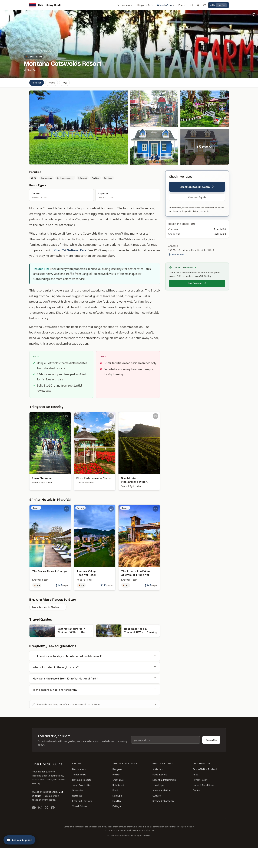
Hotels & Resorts (81, 779)
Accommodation (162, 790)
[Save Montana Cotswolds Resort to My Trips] (254, 14)
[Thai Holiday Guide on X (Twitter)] (46, 807)
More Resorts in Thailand (48, 607)
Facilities (36, 82)
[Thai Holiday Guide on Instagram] (40, 807)
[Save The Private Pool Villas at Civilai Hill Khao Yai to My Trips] (155, 509)
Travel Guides (79, 806)
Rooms (51, 82)
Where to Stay (164, 5)
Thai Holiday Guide (47, 764)
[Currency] (198, 5)
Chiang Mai (118, 779)
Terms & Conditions (203, 784)
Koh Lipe (117, 795)
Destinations (123, 5)
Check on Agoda (197, 197)
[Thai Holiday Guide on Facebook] (34, 807)
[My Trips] (204, 5)
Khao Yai (48, 51)
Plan (180, 5)
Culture (157, 795)
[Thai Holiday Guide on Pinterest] (53, 807)
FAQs (64, 82)
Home (26, 51)
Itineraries (78, 790)
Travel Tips (158, 784)
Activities (158, 769)
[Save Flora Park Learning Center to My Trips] (111, 416)
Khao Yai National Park (70, 250)
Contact (197, 790)
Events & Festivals (82, 800)
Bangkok (117, 769)
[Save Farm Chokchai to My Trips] (66, 416)
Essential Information (164, 779)
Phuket (116, 774)
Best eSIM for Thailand (205, 769)
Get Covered (195, 283)
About (196, 774)
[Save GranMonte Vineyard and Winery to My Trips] (155, 416)
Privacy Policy (200, 779)
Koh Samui (118, 784)
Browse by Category (163, 800)
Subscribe (211, 740)
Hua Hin (117, 800)
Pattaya (117, 806)
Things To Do (143, 5)
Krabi (115, 790)
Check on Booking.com (195, 187)
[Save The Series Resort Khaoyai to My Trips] (66, 509)
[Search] (192, 5)
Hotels (36, 51)
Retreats (77, 795)
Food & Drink (160, 774)
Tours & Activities (81, 784)
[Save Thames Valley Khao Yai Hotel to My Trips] (111, 509)
